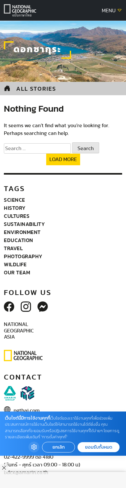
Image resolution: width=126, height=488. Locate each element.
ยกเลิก (58, 447)
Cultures (16, 216)
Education (18, 240)
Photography (23, 256)
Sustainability (24, 224)
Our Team (17, 272)
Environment (22, 232)
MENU (109, 10)
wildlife (15, 264)
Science (14, 200)
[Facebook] (9, 307)
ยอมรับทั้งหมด (98, 447)
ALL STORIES (36, 88)
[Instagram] (26, 307)
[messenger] (42, 307)
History (15, 208)
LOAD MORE (63, 159)
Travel (13, 248)
